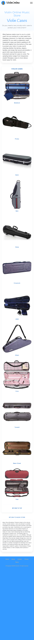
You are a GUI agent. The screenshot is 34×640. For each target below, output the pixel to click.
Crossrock (17, 283)
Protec (17, 139)
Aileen (17, 355)
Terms (17, 562)
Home (7, 559)
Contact (19, 559)
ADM (17, 319)
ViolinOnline (13, 3)
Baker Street (17, 463)
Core (17, 391)
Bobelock (17, 103)
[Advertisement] (17, 588)
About (13, 559)
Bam (17, 211)
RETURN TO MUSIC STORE (17, 517)
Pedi (17, 499)
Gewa (17, 247)
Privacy (27, 559)
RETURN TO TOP (17, 508)
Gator (17, 175)
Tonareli (17, 427)
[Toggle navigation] (31, 3)
